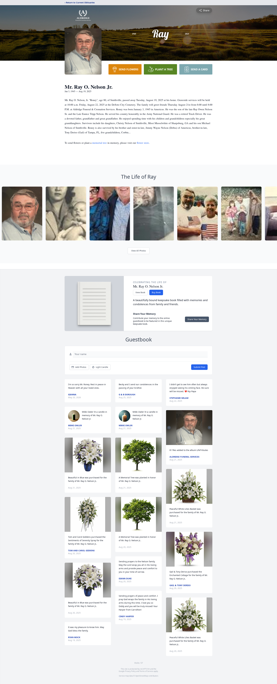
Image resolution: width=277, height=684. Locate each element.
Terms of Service (146, 671)
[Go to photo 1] (185, 443)
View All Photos (138, 250)
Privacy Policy (130, 671)
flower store (143, 142)
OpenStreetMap (141, 676)
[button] (88, 455)
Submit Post (199, 367)
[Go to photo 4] (190, 443)
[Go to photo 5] (192, 443)
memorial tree (99, 142)
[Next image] (209, 427)
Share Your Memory (196, 319)
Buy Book (156, 292)
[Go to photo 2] (187, 443)
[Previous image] (169, 427)
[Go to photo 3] (189, 443)
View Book (140, 292)
